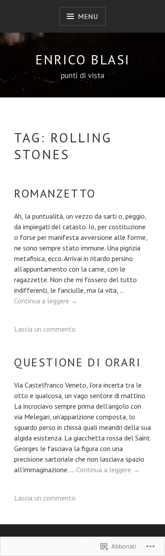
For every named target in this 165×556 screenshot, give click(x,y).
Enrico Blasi (82, 59)
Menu (88, 16)
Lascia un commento (45, 329)
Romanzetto (55, 193)
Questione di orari (77, 362)
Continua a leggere (46, 300)
